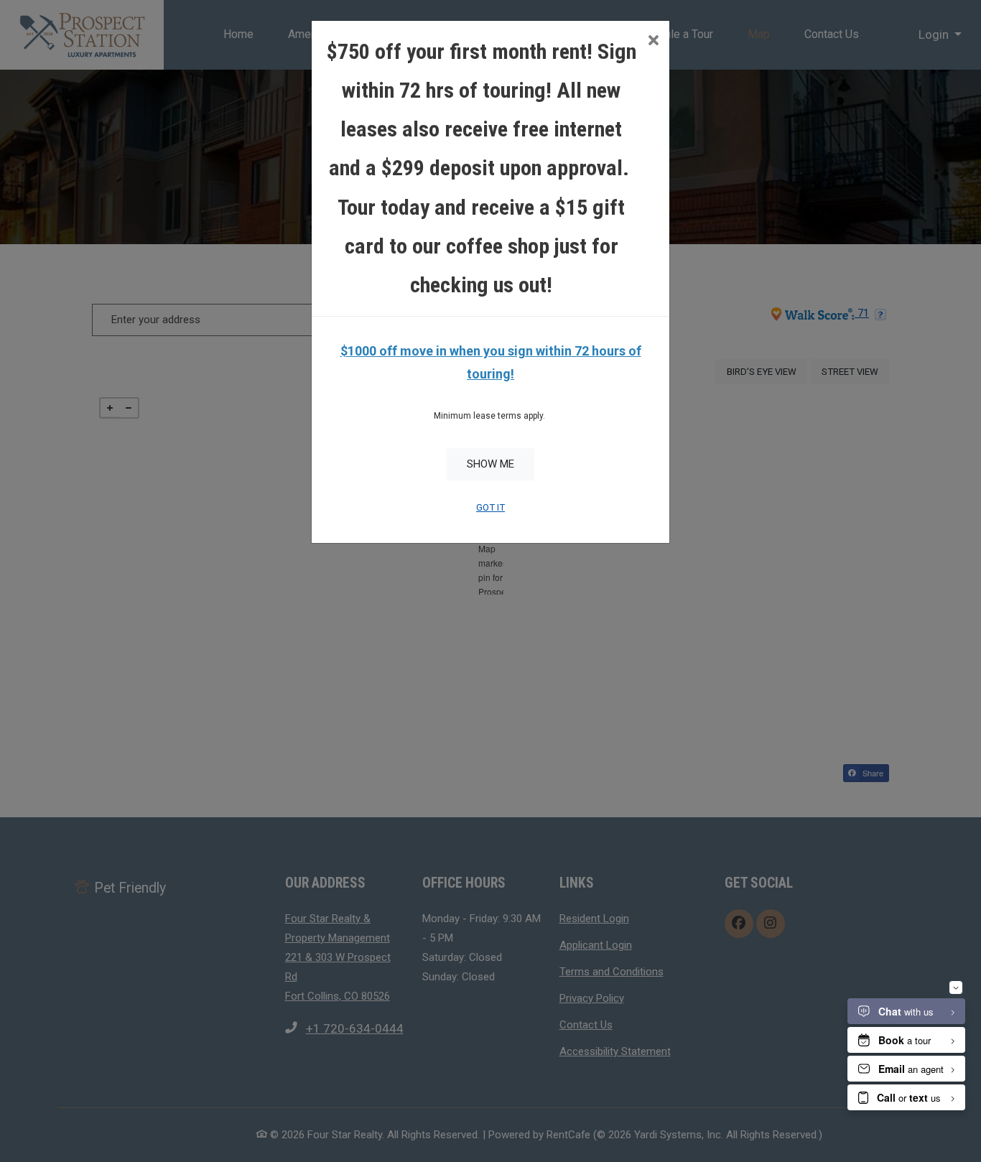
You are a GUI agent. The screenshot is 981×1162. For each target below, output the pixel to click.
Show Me (490, 463)
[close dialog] (653, 42)
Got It (490, 507)
